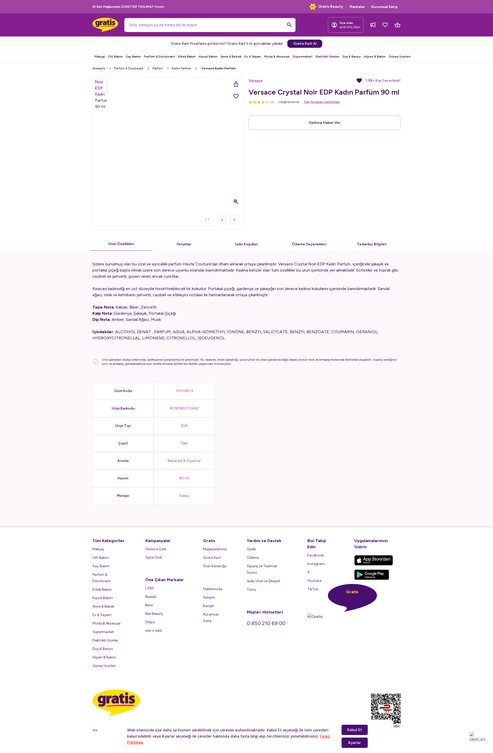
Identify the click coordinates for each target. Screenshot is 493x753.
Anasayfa (98, 68)
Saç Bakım (133, 56)
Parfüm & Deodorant (159, 56)
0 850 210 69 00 (266, 623)
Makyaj (99, 56)
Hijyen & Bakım (375, 56)
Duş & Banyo (352, 56)
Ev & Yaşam (252, 56)
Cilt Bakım (115, 56)
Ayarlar (354, 742)
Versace (256, 80)
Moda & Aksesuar (277, 56)
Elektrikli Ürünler (327, 56)
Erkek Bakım (187, 56)
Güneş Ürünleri (400, 56)
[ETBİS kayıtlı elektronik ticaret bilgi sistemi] (386, 711)
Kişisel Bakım (208, 56)
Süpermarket (302, 56)
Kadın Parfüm (181, 68)
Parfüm (158, 68)
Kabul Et (354, 730)
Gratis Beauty (330, 6)
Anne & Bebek (231, 56)
